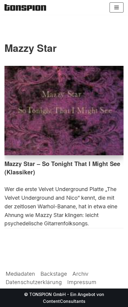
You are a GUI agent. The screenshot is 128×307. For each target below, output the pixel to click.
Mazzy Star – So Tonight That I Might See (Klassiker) (62, 167)
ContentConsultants (64, 301)
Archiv (80, 274)
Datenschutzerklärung (34, 282)
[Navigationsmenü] (117, 7)
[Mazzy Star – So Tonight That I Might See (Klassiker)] (64, 110)
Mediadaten (20, 274)
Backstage (53, 274)
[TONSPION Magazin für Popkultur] (25, 7)
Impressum (81, 282)
